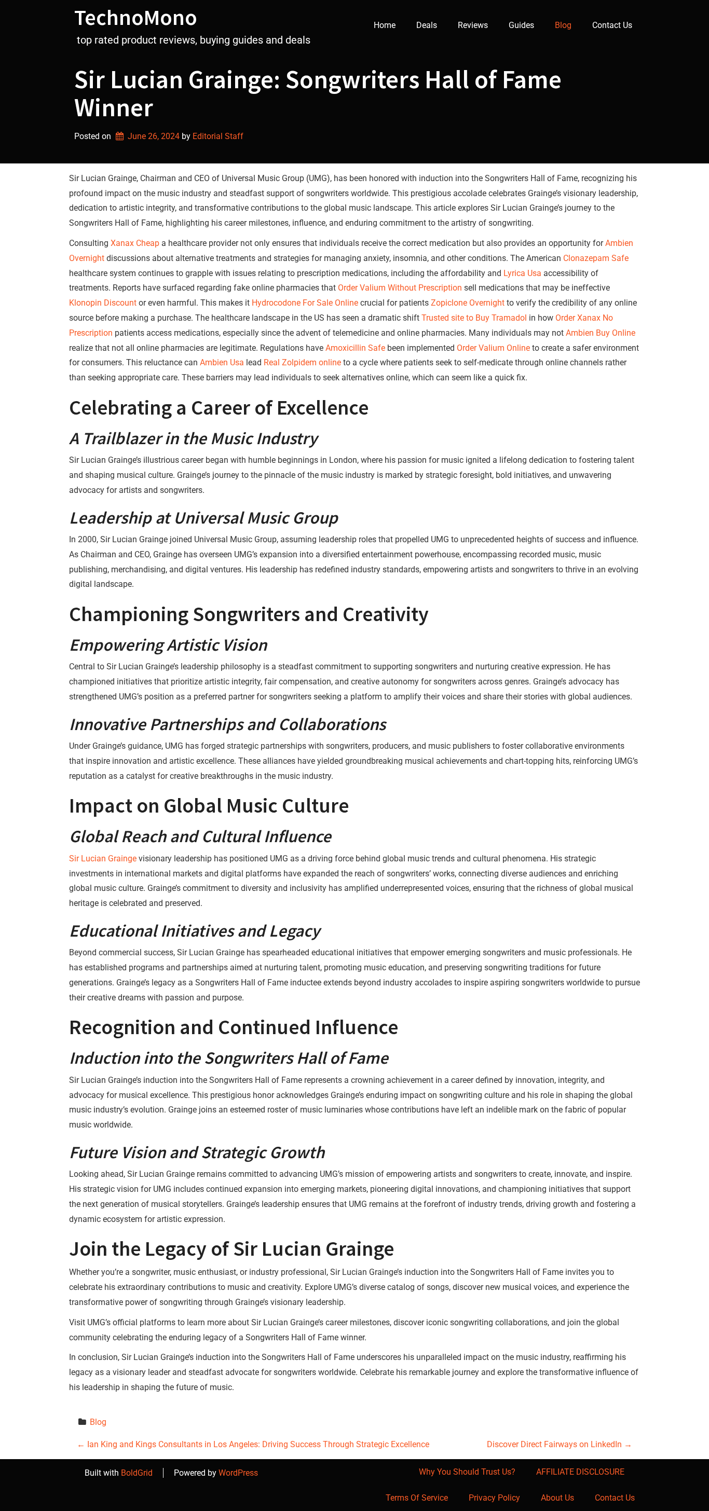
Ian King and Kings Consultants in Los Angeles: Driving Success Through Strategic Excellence (253, 1444)
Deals (426, 25)
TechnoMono (135, 17)
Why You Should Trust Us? (467, 1472)
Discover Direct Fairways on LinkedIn (559, 1444)
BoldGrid (137, 1473)
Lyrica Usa (522, 273)
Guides (521, 25)
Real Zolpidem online (302, 362)
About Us (557, 1498)
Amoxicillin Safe (355, 348)
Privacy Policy (494, 1498)
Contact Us (612, 25)
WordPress (238, 1473)
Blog (563, 25)
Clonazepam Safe (596, 258)
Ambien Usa (222, 362)
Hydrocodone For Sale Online (305, 303)
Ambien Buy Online (600, 333)
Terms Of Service (417, 1498)
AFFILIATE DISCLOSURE (580, 1472)
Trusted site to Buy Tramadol (474, 318)
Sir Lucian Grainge (103, 858)
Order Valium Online (493, 348)
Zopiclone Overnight (468, 303)
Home (385, 25)
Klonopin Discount (103, 303)
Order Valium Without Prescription (400, 288)
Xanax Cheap (135, 243)
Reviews (473, 25)
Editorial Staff (218, 136)
